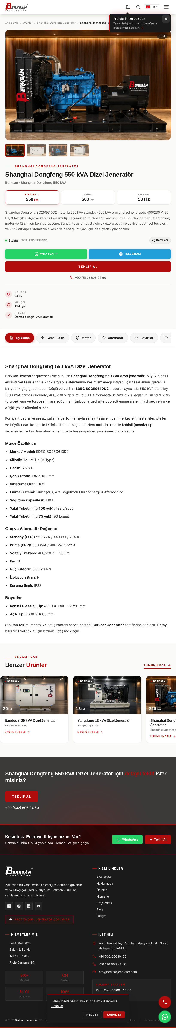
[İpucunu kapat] (166, 19)
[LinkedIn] (9, 906)
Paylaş (162, 240)
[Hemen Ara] (165, 1002)
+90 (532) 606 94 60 (90, 277)
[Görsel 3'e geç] (58, 150)
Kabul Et (114, 1014)
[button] (12, 85)
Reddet (92, 1014)
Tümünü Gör (155, 665)
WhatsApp (49, 253)
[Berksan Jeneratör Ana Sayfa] (16, 7)
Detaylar (57, 1006)
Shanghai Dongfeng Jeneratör (56, 22)
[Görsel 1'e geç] (15, 150)
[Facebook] (29, 906)
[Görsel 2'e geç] (36, 150)
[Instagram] (19, 906)
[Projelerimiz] (128, 7)
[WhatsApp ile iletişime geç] (165, 1017)
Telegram (132, 253)
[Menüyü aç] (166, 6)
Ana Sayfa (11, 22)
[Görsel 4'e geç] (79, 150)
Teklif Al (87, 266)
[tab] (19, 338)
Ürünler (27, 22)
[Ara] (138, 7)
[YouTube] (38, 906)
